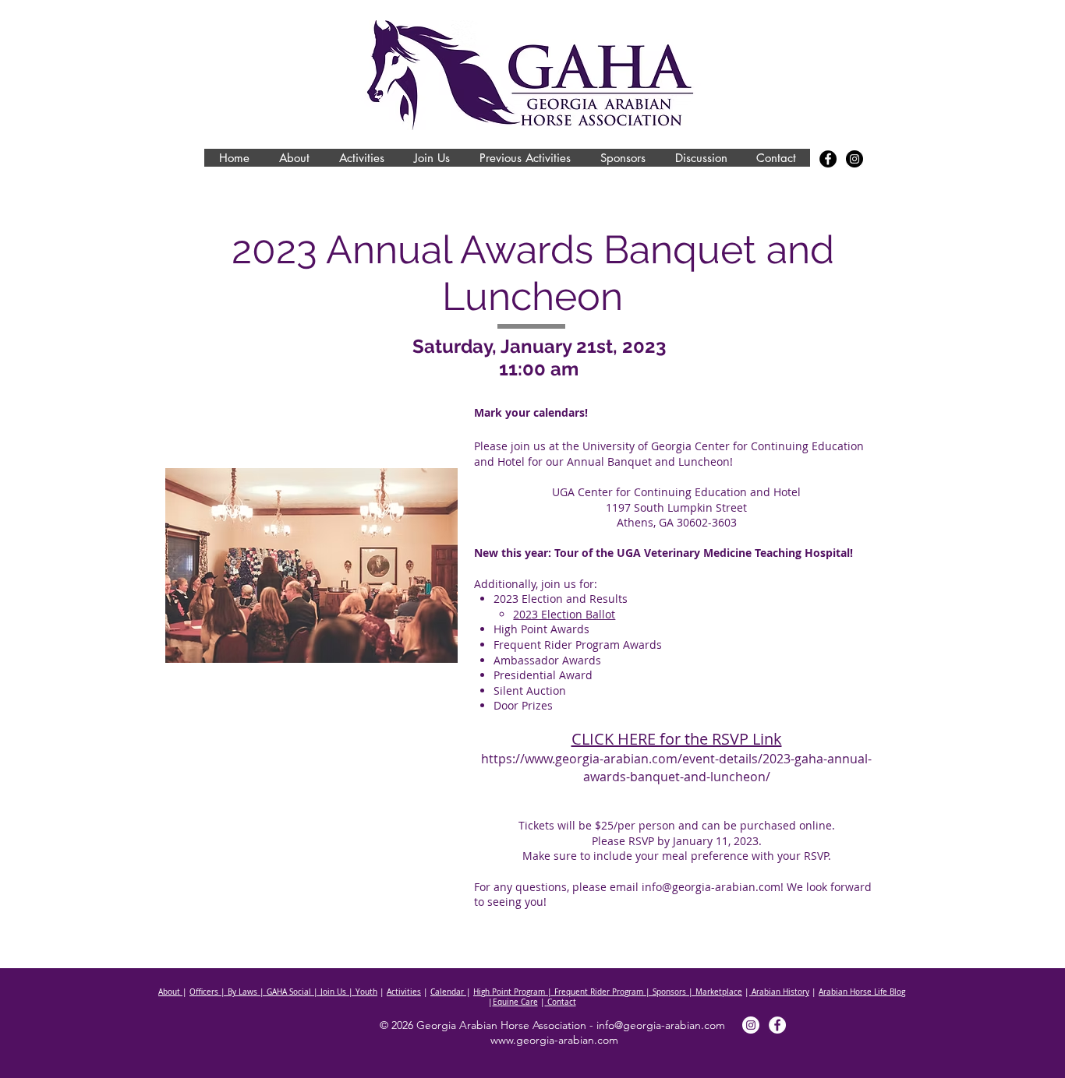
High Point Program (509, 992)
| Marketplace (714, 992)
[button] (294, 158)
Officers (203, 992)
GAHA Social (289, 992)
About (170, 992)
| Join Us (328, 992)
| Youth (361, 992)
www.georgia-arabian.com (554, 1040)
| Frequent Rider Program (594, 992)
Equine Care (515, 1002)
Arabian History (779, 992)
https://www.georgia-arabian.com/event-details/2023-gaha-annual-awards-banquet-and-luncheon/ (676, 767)
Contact (560, 1002)
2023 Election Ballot (564, 614)
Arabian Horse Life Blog (862, 992)
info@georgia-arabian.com (711, 886)
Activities (404, 992)
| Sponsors (664, 992)
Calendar (448, 992)
